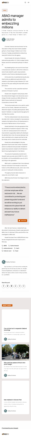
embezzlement (8, 248)
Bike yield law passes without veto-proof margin (15, 363)
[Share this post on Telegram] (19, 286)
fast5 (17, 248)
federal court (7, 251)
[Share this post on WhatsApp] (15, 286)
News (4, 10)
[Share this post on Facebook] (3, 286)
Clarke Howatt (14, 245)
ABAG (5, 245)
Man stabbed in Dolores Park (13, 400)
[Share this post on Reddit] (11, 286)
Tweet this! (23, 220)
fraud (16, 251)
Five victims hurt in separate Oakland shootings (15, 329)
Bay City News (11, 39)
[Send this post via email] (23, 286)
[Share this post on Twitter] (7, 286)
